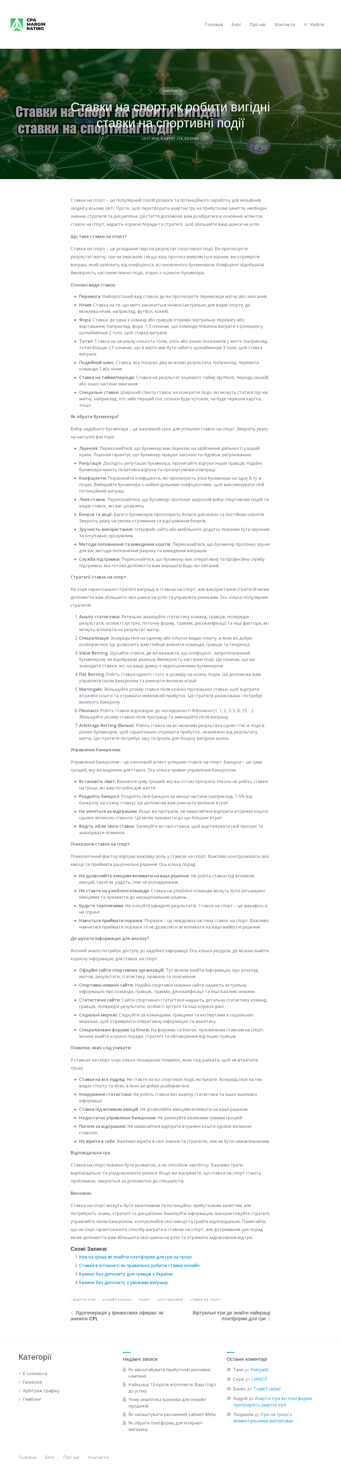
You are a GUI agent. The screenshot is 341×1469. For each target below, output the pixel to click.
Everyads (260, 1370)
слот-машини (170, 1300)
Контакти (285, 24)
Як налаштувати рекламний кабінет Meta (172, 1414)
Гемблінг (170, 91)
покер (144, 1300)
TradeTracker (267, 1389)
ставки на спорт (205, 1300)
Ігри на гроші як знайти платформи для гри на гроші (135, 1257)
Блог (236, 24)
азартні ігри (84, 1300)
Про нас (258, 24)
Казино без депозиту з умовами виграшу (123, 1282)
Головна (214, 24)
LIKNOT (259, 1379)
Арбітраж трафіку (41, 1391)
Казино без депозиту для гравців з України (126, 1274)
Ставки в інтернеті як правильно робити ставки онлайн (139, 1265)
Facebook (32, 1382)
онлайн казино (117, 1300)
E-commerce (35, 1374)
